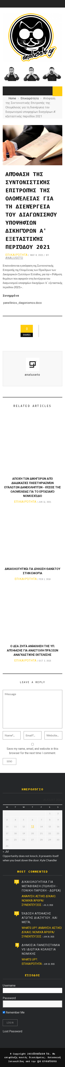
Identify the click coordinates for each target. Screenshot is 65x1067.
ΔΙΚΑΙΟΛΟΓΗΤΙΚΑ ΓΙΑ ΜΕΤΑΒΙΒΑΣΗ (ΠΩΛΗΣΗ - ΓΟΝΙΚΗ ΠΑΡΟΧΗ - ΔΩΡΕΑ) (41, 886)
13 (32, 826)
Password (9, 998)
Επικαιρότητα (16, 255)
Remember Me (15, 1012)
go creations (47, 1061)
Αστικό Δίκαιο (45, 896)
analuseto (14, 258)
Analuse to (41, 1053)
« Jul (6, 851)
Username (9, 985)
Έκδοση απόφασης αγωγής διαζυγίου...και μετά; (39, 918)
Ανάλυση (28, 896)
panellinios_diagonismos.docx (22, 303)
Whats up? (29, 928)
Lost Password (12, 1031)
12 (16, 881)
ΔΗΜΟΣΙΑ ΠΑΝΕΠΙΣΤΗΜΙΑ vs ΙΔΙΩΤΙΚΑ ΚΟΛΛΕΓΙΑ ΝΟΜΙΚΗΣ (41, 949)
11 (16, 913)
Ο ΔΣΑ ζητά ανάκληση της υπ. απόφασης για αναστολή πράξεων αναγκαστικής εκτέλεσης (32, 650)
